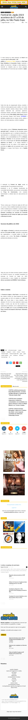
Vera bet (14, 678)
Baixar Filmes (14, 687)
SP (9, 357)
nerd (11, 355)
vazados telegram (14, 669)
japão (25, 353)
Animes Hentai (14, 683)
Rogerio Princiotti (5, 22)
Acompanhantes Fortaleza (14, 677)
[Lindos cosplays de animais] (14, 556)
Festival (23, 351)
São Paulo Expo (4, 357)
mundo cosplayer (4, 355)
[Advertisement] (14, 38)
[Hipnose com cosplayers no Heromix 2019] (4, 647)
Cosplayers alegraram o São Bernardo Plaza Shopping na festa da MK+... (18, 590)
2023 (6, 350)
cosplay (19, 350)
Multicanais (14, 675)
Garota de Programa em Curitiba (14, 671)
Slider (12, 12)
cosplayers (9, 351)
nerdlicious (15, 355)
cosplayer (3, 351)
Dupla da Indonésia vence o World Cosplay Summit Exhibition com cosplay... (17, 639)
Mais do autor (16, 386)
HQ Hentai (14, 672)
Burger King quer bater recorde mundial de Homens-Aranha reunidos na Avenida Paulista (7, 376)
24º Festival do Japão (12, 350)
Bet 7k (14, 681)
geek (21, 353)
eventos (18, 351)
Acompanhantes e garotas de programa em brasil (14, 686)
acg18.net (14, 507)
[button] (26, 7)
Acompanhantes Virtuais (14, 684)
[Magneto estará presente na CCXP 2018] (4, 576)
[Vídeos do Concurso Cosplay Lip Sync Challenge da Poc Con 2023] (4, 583)
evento (14, 351)
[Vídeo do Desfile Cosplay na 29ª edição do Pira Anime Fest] (4, 654)
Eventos (2, 12)
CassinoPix (14, 680)
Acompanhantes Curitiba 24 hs (14, 504)
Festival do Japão (7, 12)
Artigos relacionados (6, 386)
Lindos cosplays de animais (10, 565)
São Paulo (21, 355)
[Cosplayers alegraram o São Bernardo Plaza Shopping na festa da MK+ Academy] (4, 590)
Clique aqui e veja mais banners (14, 711)
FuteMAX (14, 674)
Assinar (24, 426)
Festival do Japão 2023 (14, 353)
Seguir (4, 426)
